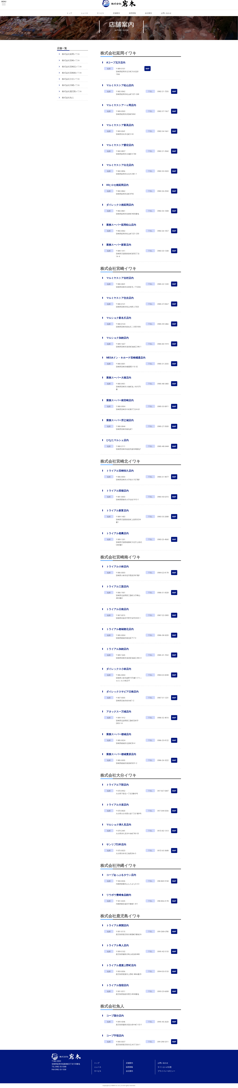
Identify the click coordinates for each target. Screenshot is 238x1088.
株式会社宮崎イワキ (71, 60)
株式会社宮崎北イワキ (72, 66)
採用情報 (132, 13)
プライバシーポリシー (166, 1071)
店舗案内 (116, 13)
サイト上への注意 (165, 1067)
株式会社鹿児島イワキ (72, 91)
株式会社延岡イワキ (71, 54)
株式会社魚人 (68, 97)
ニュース (84, 13)
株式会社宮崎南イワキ (72, 73)
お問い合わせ (166, 13)
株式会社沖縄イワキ (71, 85)
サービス (100, 13)
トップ (69, 13)
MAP (147, 69)
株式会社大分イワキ (71, 79)
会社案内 (148, 13)
